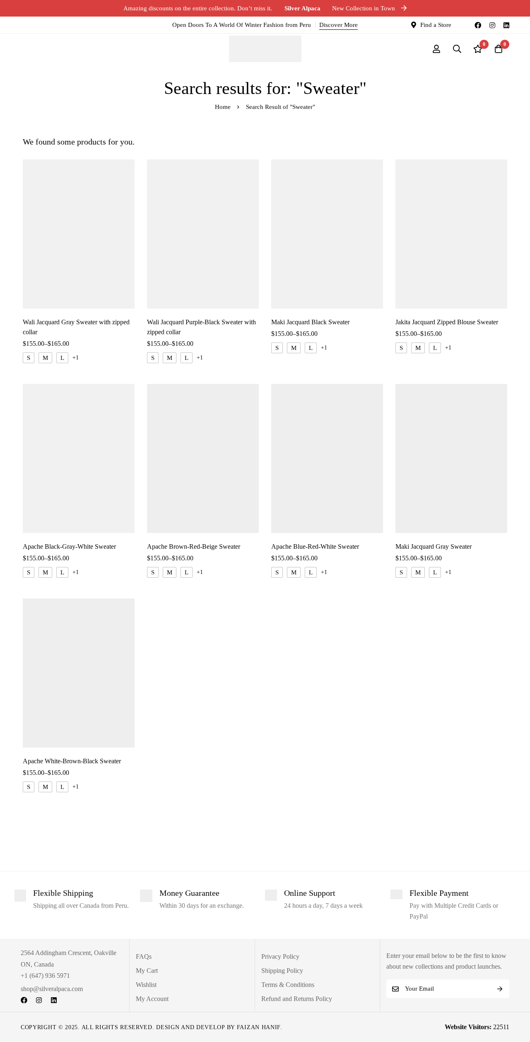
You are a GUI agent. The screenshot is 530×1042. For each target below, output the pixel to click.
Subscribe (500, 988)
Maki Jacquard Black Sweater (310, 322)
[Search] (457, 48)
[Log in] (436, 48)
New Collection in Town (340, 8)
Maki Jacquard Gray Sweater (433, 546)
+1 (75, 358)
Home (223, 107)
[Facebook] (477, 25)
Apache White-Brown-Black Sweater (72, 761)
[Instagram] (492, 25)
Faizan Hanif (258, 1027)
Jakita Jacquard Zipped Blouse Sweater (446, 322)
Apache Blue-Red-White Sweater (315, 546)
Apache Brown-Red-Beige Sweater (193, 546)
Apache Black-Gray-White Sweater (69, 546)
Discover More (338, 25)
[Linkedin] (506, 25)
